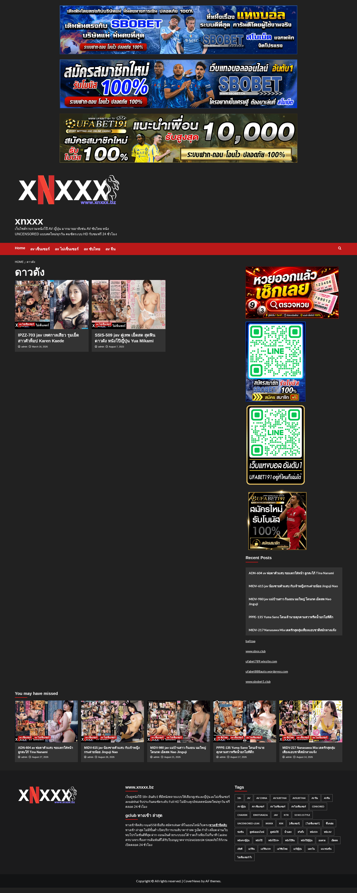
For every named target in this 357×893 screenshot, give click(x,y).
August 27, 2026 (40, 757)
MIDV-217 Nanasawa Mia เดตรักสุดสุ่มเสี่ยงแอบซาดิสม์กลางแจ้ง (292, 630)
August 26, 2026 (106, 757)
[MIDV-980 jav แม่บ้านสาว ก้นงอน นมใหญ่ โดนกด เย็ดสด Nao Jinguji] (178, 721)
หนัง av (328, 831)
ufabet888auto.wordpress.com (267, 671)
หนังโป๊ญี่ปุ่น (307, 840)
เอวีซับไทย (282, 848)
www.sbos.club (256, 651)
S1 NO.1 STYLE (302, 815)
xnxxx (29, 221)
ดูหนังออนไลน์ (257, 831)
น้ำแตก (288, 831)
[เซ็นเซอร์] (294, 823)
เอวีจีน (251, 848)
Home (20, 248)
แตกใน (311, 848)
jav (276, 815)
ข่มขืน (240, 831)
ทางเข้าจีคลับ (218, 825)
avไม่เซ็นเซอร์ (298, 806)
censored (318, 806)
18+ (239, 798)
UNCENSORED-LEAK (248, 823)
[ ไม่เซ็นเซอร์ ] (313, 823)
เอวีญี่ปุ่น (297, 848)
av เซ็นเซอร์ (40, 249)
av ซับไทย (92, 249)
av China (261, 798)
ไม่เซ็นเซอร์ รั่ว (244, 857)
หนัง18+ (314, 831)
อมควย (322, 840)
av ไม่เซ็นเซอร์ (67, 249)
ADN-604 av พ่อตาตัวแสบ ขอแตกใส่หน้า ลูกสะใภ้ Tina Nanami (291, 573)
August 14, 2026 (304, 757)
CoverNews (191, 881)
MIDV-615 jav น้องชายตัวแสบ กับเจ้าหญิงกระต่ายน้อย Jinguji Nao (293, 586)
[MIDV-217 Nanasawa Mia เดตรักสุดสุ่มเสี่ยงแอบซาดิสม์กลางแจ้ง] (310, 721)
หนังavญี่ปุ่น (243, 840)
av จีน (110, 249)
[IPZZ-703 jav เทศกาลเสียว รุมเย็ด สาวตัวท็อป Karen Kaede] (52, 304)
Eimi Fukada (260, 815)
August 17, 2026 (238, 757)
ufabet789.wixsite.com (261, 661)
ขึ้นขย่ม (329, 823)
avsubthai (299, 798)
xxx (281, 823)
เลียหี (239, 848)
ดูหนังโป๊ (274, 831)
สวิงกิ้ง (301, 831)
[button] (339, 248)
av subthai (280, 798)
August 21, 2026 (172, 757)
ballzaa (250, 641)
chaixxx (242, 815)
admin (24, 346)
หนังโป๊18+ (273, 840)
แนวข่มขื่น (326, 848)
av (248, 798)
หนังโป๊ (259, 840)
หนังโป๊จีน (290, 840)
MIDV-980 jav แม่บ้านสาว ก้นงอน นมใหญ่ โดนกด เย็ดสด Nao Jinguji (290, 601)
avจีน (327, 798)
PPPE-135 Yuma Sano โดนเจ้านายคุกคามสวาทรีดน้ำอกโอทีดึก (291, 617)
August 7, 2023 (116, 346)
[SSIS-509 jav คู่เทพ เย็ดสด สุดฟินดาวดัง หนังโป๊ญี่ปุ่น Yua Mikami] (128, 304)
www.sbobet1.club (258, 681)
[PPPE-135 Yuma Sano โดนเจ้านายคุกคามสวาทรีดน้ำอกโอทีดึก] (244, 721)
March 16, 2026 (40, 346)
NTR (286, 815)
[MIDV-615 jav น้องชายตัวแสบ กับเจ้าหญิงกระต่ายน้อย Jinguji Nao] (112, 721)
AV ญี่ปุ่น (241, 806)
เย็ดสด (334, 840)
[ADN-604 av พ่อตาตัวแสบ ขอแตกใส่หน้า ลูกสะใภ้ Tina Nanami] (46, 721)
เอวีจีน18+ (266, 848)
